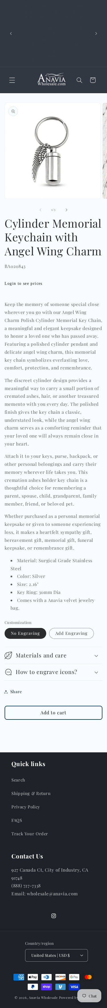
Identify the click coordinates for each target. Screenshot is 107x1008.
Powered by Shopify (75, 997)
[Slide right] (66, 210)
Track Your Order (29, 833)
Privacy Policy (25, 807)
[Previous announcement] (11, 33)
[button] (12, 80)
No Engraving (25, 633)
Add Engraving (71, 633)
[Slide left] (40, 210)
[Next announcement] (96, 33)
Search (18, 780)
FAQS (16, 820)
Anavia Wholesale (43, 997)
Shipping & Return (31, 793)
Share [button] (16, 691)
